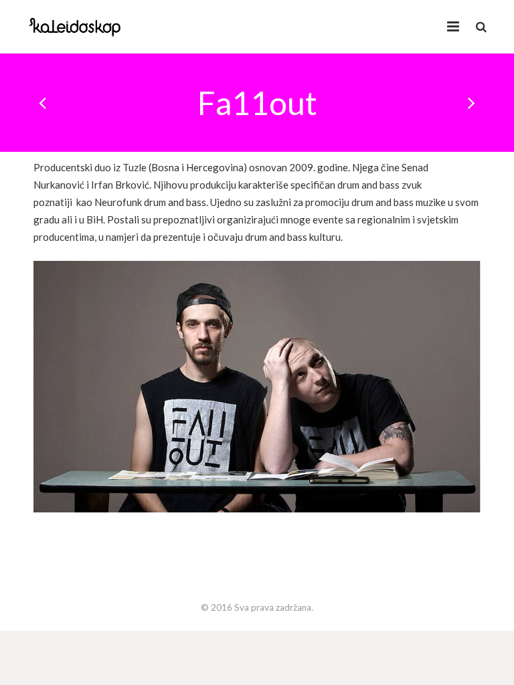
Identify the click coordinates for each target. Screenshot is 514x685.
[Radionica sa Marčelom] (43, 103)
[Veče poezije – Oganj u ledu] (470, 103)
